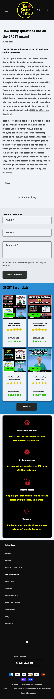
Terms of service (45, 688)
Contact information (28, 693)
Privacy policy (30, 688)
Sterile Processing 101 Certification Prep (39, 324)
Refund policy (17, 688)
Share (7, 183)
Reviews (8, 560)
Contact (8, 588)
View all (27, 406)
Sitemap (9, 623)
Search (8, 553)
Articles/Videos (12, 574)
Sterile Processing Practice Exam (40, 378)
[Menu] (6, 10)
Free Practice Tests (13, 567)
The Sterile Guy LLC (26, 685)
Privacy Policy (11, 595)
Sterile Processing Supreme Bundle (14, 378)
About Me (9, 581)
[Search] (39, 10)
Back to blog (29, 197)
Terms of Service (12, 602)
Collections (10, 609)
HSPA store (39, 148)
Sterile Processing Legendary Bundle (14, 324)
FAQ (7, 616)
